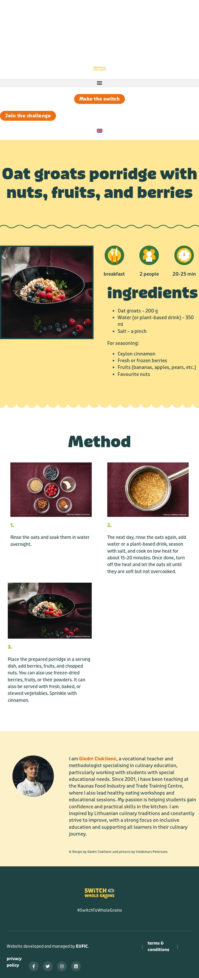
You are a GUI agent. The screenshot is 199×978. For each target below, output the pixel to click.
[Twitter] (48, 966)
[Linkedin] (76, 966)
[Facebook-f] (34, 966)
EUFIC (82, 946)
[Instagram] (62, 966)
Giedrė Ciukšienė (97, 759)
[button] (99, 24)
